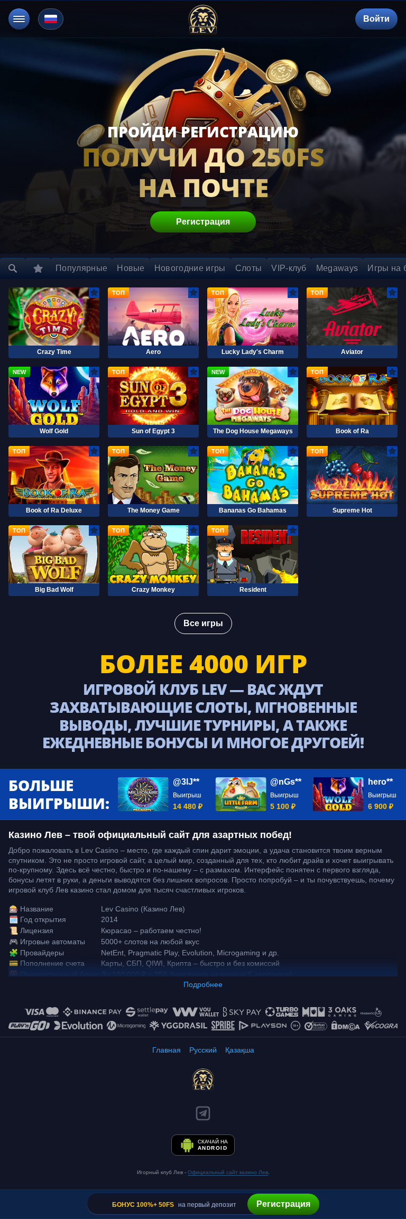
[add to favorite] (94, 292)
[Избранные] (38, 268)
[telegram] (203, 1113)
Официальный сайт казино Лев (228, 1172)
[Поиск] (12, 268)
